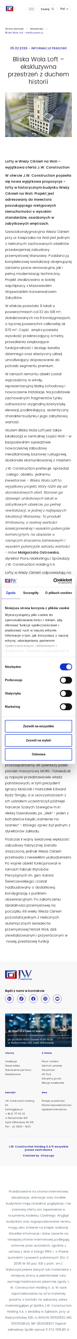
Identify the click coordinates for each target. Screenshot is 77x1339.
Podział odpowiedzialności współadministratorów (56, 1107)
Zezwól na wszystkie (38, 726)
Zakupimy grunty (51, 1078)
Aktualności (36, 28)
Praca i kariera (50, 1061)
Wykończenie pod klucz (18, 1070)
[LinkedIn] (9, 998)
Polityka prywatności (53, 1101)
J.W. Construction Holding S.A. (19, 1103)
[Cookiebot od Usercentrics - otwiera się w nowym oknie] (54, 581)
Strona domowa (14, 28)
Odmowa (38, 754)
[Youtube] (57, 998)
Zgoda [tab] (11, 593)
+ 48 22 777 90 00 (15, 1113)
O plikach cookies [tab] (58, 593)
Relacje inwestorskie (53, 1082)
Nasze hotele (12, 1065)
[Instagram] (45, 998)
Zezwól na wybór (38, 740)
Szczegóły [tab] (31, 593)
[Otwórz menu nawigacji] (31, 9)
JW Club (46, 1074)
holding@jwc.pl (14, 1109)
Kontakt (10, 1093)
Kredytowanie (12, 1074)
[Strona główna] (10, 9)
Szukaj (45, 9)
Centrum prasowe (52, 1065)
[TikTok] (21, 998)
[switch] (66, 680)
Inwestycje (11, 1061)
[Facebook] (33, 998)
